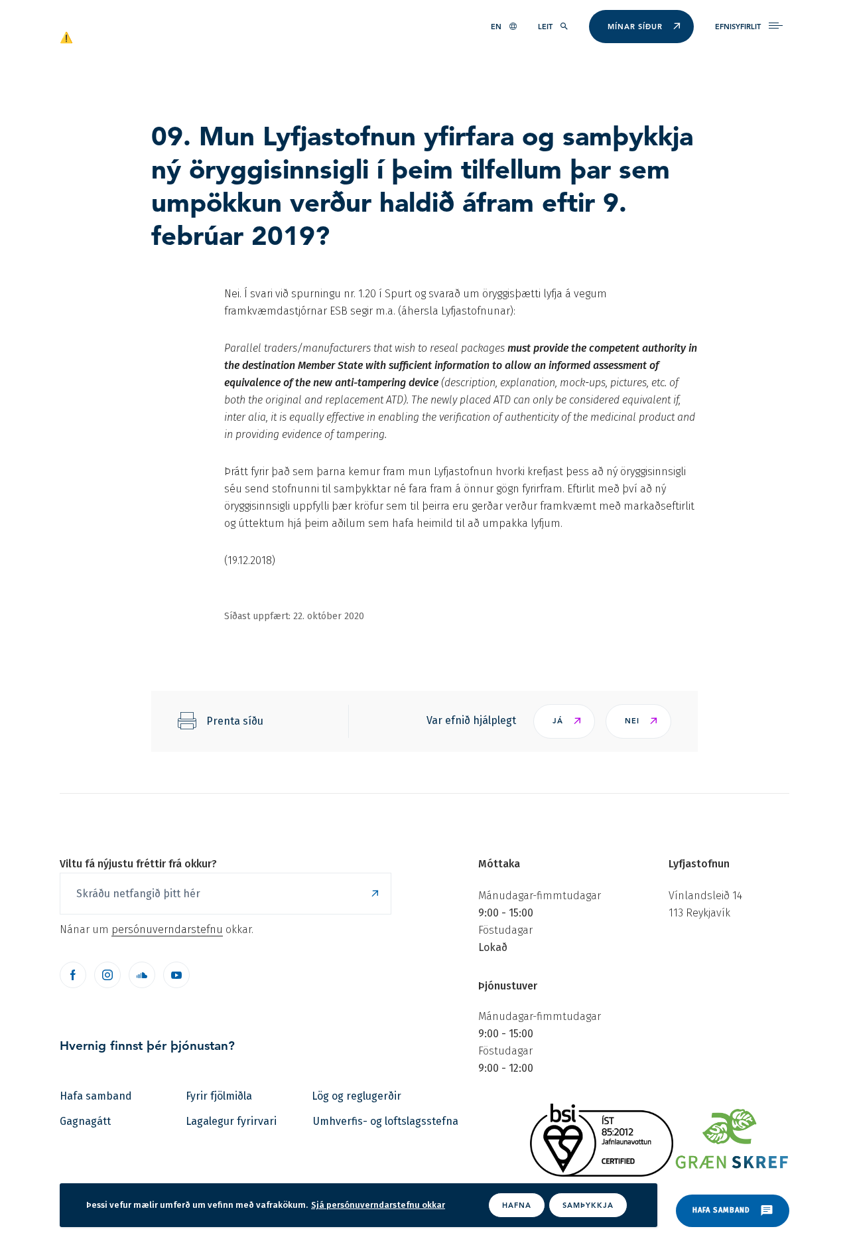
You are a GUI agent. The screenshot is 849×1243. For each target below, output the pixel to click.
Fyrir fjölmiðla (219, 1096)
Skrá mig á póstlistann (374, 893)
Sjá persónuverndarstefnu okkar (378, 1205)
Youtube (176, 974)
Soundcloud (142, 974)
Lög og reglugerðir (356, 1096)
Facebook (73, 974)
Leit (545, 26)
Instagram (107, 974)
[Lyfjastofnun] (123, 36)
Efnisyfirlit (738, 26)
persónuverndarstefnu (167, 929)
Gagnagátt (85, 1121)
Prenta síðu (234, 721)
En (496, 26)
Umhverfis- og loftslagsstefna (385, 1121)
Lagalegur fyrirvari (231, 1121)
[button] (564, 721)
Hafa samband (96, 1096)
